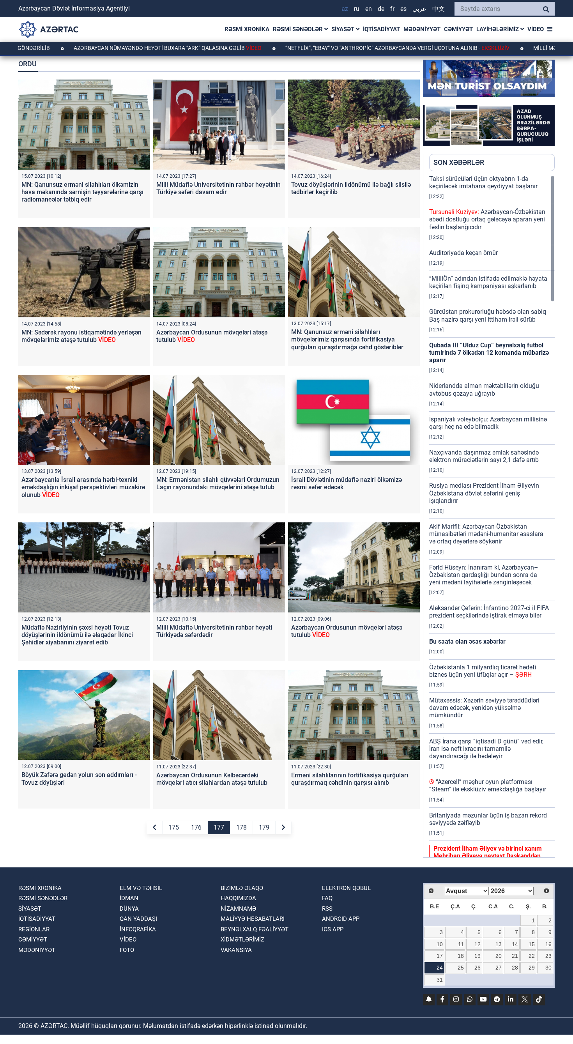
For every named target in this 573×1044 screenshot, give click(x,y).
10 (440, 944)
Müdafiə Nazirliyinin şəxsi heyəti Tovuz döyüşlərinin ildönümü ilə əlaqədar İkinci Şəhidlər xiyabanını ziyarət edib (77, 635)
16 (548, 944)
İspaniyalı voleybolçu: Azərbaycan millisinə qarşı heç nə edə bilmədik (488, 423)
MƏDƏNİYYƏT (421, 29)
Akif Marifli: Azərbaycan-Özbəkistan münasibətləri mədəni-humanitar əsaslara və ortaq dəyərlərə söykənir (486, 534)
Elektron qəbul (346, 888)
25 (461, 967)
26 (477, 967)
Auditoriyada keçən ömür (463, 253)
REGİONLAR (34, 929)
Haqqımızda (238, 898)
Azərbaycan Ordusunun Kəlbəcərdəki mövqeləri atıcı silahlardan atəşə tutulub (211, 778)
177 (219, 827)
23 (548, 956)
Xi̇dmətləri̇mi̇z (242, 939)
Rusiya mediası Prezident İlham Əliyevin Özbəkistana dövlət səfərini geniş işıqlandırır (484, 493)
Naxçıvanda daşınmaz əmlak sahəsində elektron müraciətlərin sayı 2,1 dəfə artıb (484, 456)
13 (498, 944)
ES (403, 8)
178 (241, 827)
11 (461, 944)
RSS (327, 908)
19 (477, 956)
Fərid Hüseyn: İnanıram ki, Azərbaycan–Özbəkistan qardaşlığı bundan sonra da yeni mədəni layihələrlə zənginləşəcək (483, 575)
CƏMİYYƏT (458, 29)
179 (264, 827)
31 (440, 980)
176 (196, 827)
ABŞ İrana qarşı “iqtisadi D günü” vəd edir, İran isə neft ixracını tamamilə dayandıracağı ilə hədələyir (486, 749)
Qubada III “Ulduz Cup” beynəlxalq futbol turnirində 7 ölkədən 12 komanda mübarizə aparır (489, 353)
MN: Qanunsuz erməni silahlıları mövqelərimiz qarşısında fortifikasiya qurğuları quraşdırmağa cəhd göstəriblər (347, 339)
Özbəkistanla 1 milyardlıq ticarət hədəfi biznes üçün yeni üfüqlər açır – (482, 671)
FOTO (127, 950)
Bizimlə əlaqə (242, 888)
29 (532, 967)
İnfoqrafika (138, 929)
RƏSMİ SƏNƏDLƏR (298, 29)
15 (532, 944)
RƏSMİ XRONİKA (247, 29)
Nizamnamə (238, 908)
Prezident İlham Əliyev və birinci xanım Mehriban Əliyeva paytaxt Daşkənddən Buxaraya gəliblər (487, 856)
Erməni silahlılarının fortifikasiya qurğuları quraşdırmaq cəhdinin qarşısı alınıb (349, 778)
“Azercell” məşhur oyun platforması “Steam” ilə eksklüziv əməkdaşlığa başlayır (487, 785)
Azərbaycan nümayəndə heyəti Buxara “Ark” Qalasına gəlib (116, 48)
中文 (438, 8)
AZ (344, 8)
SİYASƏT (343, 29)
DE (381, 8)
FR (392, 8)
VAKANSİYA (236, 950)
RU (356, 8)
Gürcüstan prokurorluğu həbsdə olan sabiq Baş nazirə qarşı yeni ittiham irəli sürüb (487, 315)
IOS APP (332, 929)
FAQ (327, 898)
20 (498, 956)
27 (498, 967)
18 (461, 956)
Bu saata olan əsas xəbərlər (467, 641)
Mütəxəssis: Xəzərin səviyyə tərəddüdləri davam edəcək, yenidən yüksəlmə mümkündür (484, 708)
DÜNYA (129, 908)
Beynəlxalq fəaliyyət (254, 929)
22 (532, 956)
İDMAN (129, 898)
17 (440, 956)
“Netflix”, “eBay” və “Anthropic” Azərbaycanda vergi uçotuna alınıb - (346, 48)
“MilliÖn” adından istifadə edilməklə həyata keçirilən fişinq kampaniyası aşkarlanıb (488, 282)
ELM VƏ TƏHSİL (141, 888)
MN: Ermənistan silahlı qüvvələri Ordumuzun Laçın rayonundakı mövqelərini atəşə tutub (217, 483)
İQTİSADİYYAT (381, 29)
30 (548, 967)
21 (515, 956)
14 (515, 944)
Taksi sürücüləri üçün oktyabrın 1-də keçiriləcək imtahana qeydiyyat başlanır (483, 182)
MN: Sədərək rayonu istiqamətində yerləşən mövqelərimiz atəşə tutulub (81, 336)
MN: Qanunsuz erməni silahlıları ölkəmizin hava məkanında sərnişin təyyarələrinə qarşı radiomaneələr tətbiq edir (82, 192)
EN (368, 8)
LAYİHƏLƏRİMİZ (498, 29)
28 (515, 967)
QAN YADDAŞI (138, 918)
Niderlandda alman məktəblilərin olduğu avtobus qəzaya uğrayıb (484, 389)
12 (477, 944)
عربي (419, 8)
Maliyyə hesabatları (253, 918)
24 (440, 967)
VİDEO (535, 29)
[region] (492, 516)
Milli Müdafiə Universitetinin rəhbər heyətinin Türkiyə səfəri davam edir (218, 188)
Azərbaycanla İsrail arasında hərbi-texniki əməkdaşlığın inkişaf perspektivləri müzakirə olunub (83, 487)
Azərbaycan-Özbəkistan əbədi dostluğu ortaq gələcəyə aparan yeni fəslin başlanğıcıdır (487, 219)
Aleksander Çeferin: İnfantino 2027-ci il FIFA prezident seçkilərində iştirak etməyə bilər (489, 611)
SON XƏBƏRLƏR (458, 162)
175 (173, 827)
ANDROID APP (340, 918)
